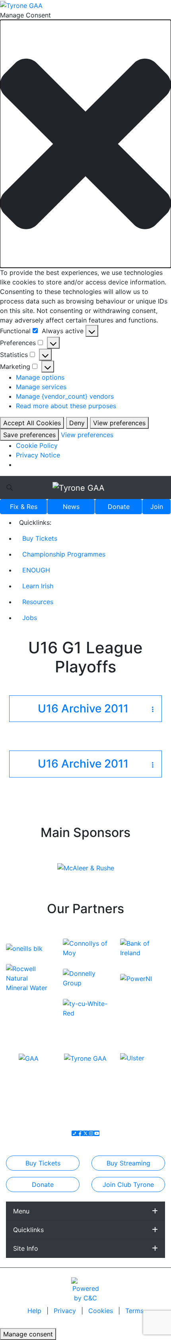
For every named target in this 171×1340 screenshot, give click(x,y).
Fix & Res (23, 507)
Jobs (29, 618)
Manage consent (28, 1334)
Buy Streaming (128, 1163)
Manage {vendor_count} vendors (65, 396)
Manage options (40, 377)
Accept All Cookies (32, 423)
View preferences (119, 423)
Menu (21, 1211)
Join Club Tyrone (128, 1184)
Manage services (41, 387)
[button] (85, 144)
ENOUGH (36, 570)
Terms (134, 1311)
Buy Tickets (39, 538)
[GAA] (29, 1058)
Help (35, 1311)
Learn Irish (37, 586)
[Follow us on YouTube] (96, 1133)
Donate (119, 507)
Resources (37, 602)
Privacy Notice (38, 455)
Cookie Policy (37, 445)
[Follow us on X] (85, 1133)
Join (156, 507)
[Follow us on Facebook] (80, 1133)
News (71, 507)
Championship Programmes (63, 554)
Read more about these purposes (66, 406)
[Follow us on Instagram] (91, 1133)
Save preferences (29, 435)
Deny (77, 423)
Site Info (25, 1248)
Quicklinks (28, 1230)
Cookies (100, 1311)
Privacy (66, 1311)
